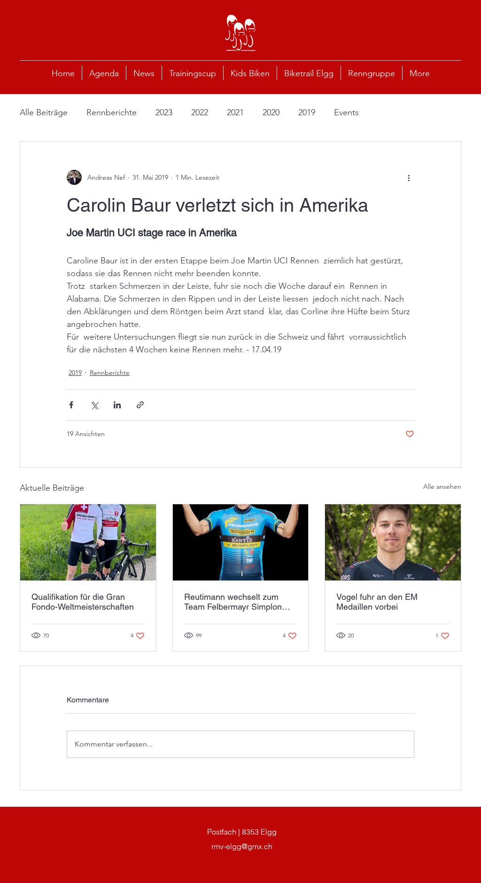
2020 (271, 112)
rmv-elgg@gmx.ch (241, 846)
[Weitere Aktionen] (408, 177)
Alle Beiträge (44, 112)
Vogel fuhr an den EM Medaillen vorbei (377, 602)
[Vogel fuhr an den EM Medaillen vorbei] (393, 542)
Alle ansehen (442, 486)
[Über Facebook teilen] (71, 404)
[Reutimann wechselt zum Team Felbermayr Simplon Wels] (241, 542)
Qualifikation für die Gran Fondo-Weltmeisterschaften (82, 602)
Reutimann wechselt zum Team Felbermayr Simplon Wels (233, 602)
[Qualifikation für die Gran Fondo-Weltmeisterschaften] (88, 542)
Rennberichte (111, 112)
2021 (235, 112)
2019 (306, 112)
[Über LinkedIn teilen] (117, 404)
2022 (199, 112)
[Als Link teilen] (140, 404)
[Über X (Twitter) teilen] (94, 404)
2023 (163, 112)
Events (346, 112)
